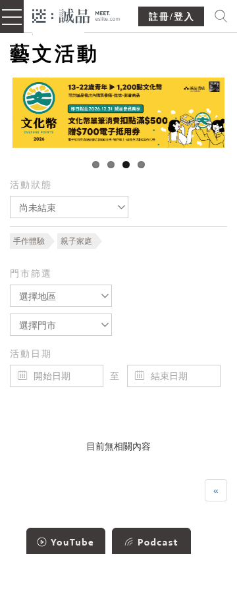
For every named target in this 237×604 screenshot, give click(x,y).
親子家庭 (76, 241)
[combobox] (69, 207)
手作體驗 (29, 241)
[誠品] (76, 15)
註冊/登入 (172, 17)
